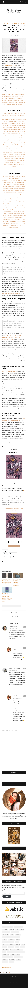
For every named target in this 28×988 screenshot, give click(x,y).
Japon (23, 944)
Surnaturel (12, 959)
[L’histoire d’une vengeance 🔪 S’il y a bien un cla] (22, 856)
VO (24, 23)
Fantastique (11, 939)
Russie (18, 954)
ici (14, 490)
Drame (11, 934)
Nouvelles (19, 949)
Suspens (19, 959)
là (23, 490)
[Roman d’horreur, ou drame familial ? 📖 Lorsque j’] (6, 872)
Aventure (5, 929)
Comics (17, 929)
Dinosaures (5, 934)
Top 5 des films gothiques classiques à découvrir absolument (17, 582)
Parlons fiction (15, 648)
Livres (20, 23)
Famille (5, 939)
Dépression (18, 934)
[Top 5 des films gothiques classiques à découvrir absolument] (18, 575)
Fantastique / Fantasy (10, 23)
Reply (24, 626)
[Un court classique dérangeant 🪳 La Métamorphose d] (14, 864)
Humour (18, 944)
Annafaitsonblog (14, 668)
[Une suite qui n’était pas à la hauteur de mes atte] (22, 872)
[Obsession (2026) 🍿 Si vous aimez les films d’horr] (6, 856)
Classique (11, 929)
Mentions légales (6, 967)
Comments (14, 612)
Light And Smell (14, 626)
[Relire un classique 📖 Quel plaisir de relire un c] (6, 864)
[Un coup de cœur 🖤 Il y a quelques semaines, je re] (14, 872)
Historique (5, 944)
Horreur (12, 944)
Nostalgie (12, 949)
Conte (22, 929)
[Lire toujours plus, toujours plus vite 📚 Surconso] (14, 856)
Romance (13, 954)
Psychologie (6, 954)
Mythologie (6, 949)
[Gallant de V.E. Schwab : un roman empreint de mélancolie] (7, 575)
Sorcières (5, 959)
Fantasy (18, 939)
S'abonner (6, 896)
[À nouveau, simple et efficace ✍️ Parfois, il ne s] (22, 864)
